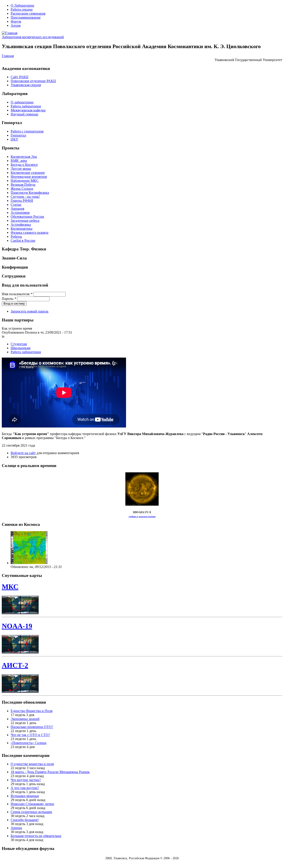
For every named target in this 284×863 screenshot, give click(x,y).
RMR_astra (19, 160)
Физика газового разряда (29, 232)
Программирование (26, 17)
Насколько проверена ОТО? (32, 727)
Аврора (16, 828)
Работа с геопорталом (27, 131)
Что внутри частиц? (26, 780)
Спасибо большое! (25, 820)
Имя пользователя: (17, 294)
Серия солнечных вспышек (31, 812)
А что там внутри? (25, 788)
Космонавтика (21, 228)
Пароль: (9, 299)
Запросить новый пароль (29, 311)
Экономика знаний (25, 719)
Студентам (19, 344)
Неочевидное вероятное (29, 176)
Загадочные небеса (25, 220)
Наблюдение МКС (25, 180)
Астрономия (20, 212)
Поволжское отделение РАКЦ (33, 81)
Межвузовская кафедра (28, 110)
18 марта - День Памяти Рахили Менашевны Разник (50, 772)
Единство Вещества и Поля (31, 711)
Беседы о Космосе (24, 164)
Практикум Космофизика (30, 192)
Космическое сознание (28, 172)
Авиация (17, 208)
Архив (16, 25)
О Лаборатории (22, 5)
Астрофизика (21, 224)
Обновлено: (20, 567)
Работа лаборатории (26, 106)
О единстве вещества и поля (32, 764)
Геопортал (18, 135)
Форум (16, 21)
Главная (8, 56)
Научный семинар (24, 114)
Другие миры (21, 168)
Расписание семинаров (28, 13)
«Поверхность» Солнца (28, 743)
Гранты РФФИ (22, 200)
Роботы (16, 236)
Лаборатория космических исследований (33, 37)
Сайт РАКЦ (19, 77)
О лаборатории (22, 102)
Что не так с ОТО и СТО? (30, 735)
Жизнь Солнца (22, 188)
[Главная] (9, 33)
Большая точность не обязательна (36, 836)
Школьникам (20, 348)
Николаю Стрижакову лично (32, 804)
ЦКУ (14, 139)
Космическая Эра (24, 156)
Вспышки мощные (25, 796)
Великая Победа (23, 184)
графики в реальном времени (142, 516)
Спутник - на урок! (25, 196)
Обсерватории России (27, 216)
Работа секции (22, 9)
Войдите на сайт (23, 453)
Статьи (16, 204)
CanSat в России (23, 240)
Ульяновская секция (26, 85)
